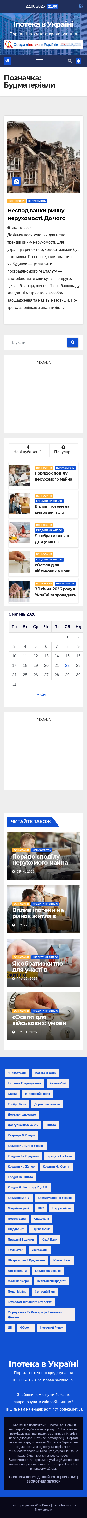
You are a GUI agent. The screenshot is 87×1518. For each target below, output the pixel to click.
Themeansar (43, 1509)
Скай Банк (49, 1239)
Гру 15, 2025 (27, 978)
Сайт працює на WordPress (31, 1505)
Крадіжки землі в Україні (26, 1146)
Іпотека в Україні (43, 24)
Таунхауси (15, 1250)
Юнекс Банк (62, 1260)
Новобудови (17, 1218)
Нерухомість (37, 201)
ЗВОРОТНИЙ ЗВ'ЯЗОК (43, 1481)
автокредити (17, 1271)
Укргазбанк (39, 1250)
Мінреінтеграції (18, 1208)
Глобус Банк (17, 1104)
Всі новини (16, 201)
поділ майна (17, 1291)
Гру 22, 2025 (27, 925)
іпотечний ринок (51, 1327)
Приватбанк (41, 1229)
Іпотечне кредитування (24, 1083)
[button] (70, 61)
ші (10, 1327)
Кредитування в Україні (55, 1198)
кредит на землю (48, 1271)
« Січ (41, 694)
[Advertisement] (43, 396)
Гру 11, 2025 (27, 1032)
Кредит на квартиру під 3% (27, 1187)
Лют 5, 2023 (22, 228)
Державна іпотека (47, 1104)
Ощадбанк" (16, 1229)
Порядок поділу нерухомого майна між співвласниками (42, 862)
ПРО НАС (69, 1477)
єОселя (25, 1327)
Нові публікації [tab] (29, 452)
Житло (51, 1125)
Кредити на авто (60, 1156)
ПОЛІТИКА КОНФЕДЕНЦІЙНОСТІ (34, 1477)
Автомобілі (58, 1083)
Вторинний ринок (37, 1094)
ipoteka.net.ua (68, 1464)
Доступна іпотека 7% (23, 1125)
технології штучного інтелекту (30, 1302)
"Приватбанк (17, 1073)
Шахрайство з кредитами (26, 1260)
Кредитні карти (18, 1198)
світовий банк (45, 1291)
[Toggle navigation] (39, 61)
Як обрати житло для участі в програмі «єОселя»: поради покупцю (41, 972)
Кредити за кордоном (23, 1156)
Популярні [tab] (63, 452)
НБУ (41, 1208)
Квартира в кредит (21, 1135)
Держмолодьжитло (22, 1114)
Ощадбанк (41, 1218)
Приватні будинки (21, 1239)
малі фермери (18, 1281)
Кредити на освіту (56, 1166)
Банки (12, 1094)
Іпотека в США (45, 1073)
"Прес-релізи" (68, 1429)
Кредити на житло (49, 501)
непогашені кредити (51, 1281)
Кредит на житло (20, 1177)
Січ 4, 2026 (26, 871)
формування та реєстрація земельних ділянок (36, 1315)
